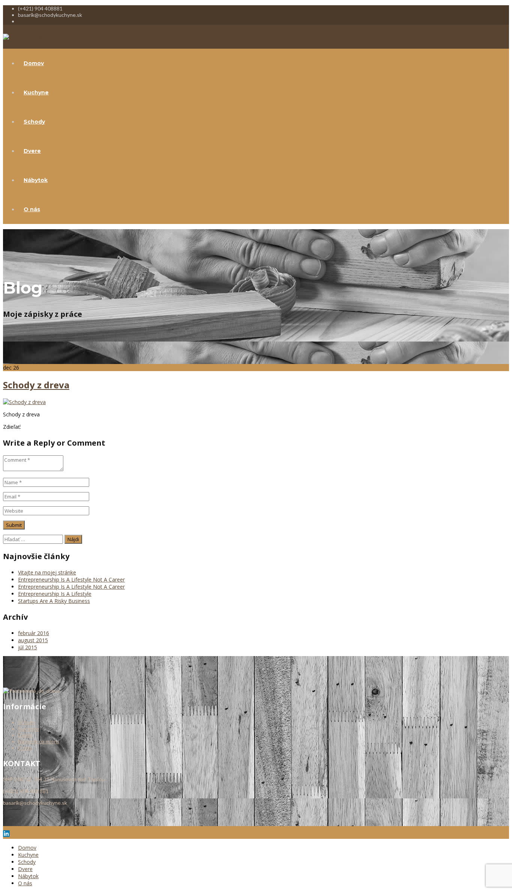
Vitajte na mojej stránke (47, 572)
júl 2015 (27, 647)
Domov (34, 63)
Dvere (32, 151)
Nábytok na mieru (38, 741)
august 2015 (33, 640)
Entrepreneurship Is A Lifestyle (54, 593)
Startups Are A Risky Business (54, 600)
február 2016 (33, 633)
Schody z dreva (36, 385)
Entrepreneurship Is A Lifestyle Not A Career (71, 579)
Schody (34, 121)
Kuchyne (36, 92)
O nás (32, 209)
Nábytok (36, 180)
